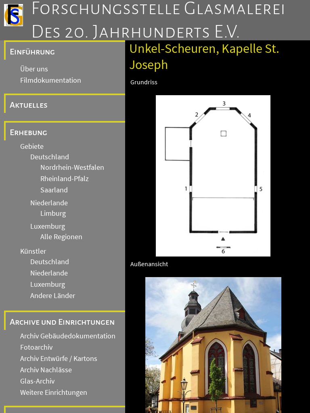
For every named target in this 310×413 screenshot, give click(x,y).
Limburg (53, 213)
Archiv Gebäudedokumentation (67, 336)
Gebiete (32, 146)
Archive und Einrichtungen (62, 321)
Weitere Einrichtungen (53, 392)
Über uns (34, 69)
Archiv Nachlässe (46, 369)
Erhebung (28, 132)
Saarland (54, 190)
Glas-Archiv (37, 381)
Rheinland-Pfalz (64, 178)
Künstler (33, 251)
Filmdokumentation (50, 80)
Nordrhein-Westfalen (72, 167)
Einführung (32, 51)
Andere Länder (52, 295)
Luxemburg (47, 226)
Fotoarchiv (36, 347)
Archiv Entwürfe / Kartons (58, 358)
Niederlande (49, 202)
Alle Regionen (61, 236)
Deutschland (49, 156)
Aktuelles (29, 104)
